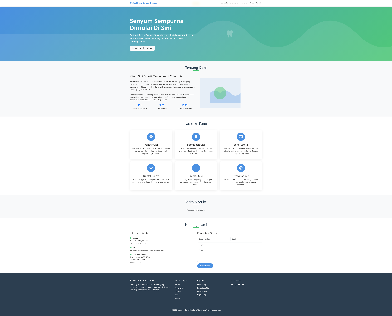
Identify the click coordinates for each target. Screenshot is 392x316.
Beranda (224, 3)
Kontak (258, 3)
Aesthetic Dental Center (145, 3)
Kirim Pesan (205, 266)
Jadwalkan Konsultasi (142, 48)
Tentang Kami (234, 3)
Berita (252, 3)
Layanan (245, 3)
